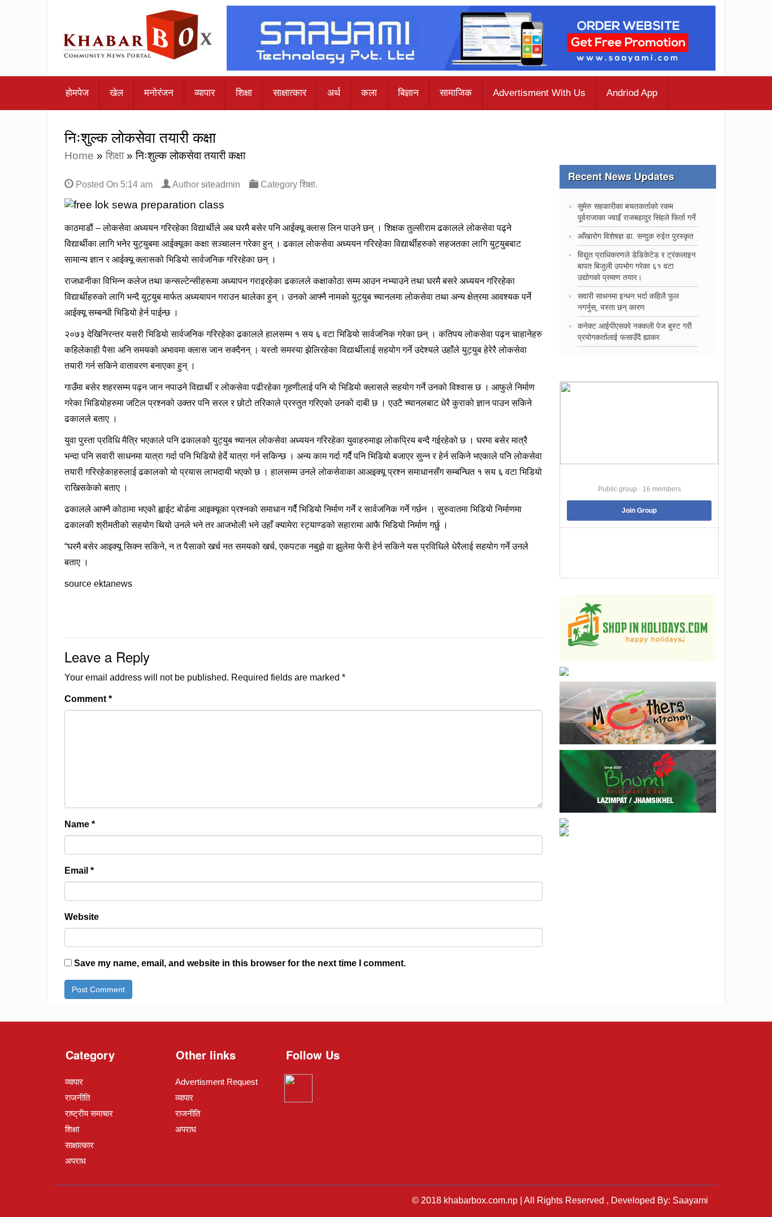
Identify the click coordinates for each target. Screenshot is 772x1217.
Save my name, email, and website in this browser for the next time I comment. (240, 963)
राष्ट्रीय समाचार (89, 1113)
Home (79, 156)
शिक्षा (244, 93)
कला (369, 93)
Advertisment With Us (539, 93)
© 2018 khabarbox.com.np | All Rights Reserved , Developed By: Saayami (560, 1200)
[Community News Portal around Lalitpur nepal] (138, 36)
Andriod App (631, 93)
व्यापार (204, 93)
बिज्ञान (408, 93)
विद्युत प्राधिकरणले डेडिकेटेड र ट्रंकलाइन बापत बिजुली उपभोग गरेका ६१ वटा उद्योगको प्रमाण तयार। (637, 266)
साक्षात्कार (289, 93)
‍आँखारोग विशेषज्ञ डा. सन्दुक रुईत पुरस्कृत (635, 236)
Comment (88, 699)
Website (81, 917)
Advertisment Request (216, 1082)
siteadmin (220, 184)
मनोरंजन (159, 93)
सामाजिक (456, 93)
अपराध (75, 1161)
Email (79, 870)
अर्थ (333, 93)
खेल (116, 93)
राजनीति (77, 1097)
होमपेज (77, 93)
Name (79, 824)
